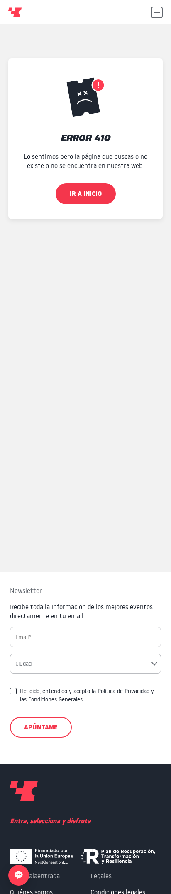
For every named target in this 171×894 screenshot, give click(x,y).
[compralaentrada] (24, 792)
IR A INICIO (86, 193)
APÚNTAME (41, 727)
